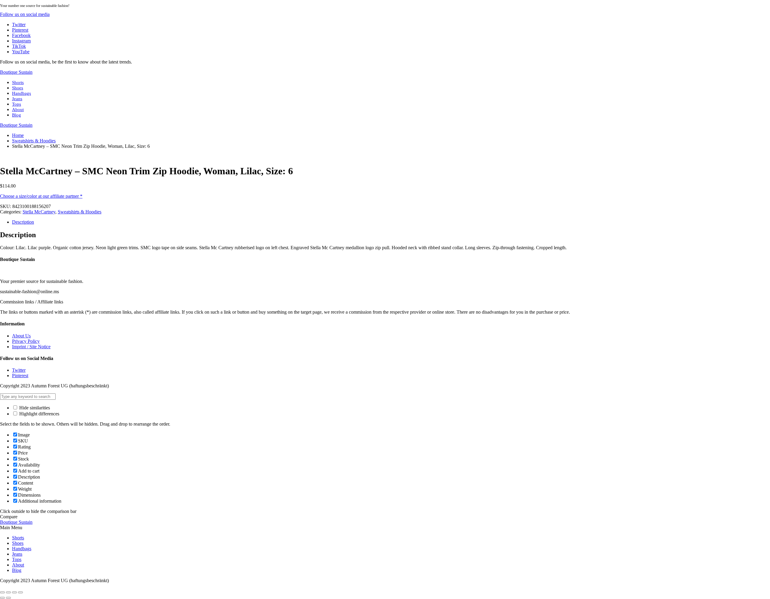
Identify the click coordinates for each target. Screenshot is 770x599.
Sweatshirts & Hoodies (34, 140)
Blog (16, 115)
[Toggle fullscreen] (14, 592)
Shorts (18, 82)
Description (23, 222)
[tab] (391, 222)
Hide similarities (34, 407)
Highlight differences (38, 413)
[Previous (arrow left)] (2, 598)
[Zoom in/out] (20, 592)
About (18, 109)
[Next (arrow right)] (8, 598)
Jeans (17, 98)
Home (18, 135)
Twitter (19, 370)
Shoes (17, 87)
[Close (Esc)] (2, 592)
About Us (21, 335)
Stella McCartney (39, 211)
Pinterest (20, 375)
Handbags (21, 93)
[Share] (8, 592)
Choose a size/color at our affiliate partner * (41, 196)
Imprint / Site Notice (31, 346)
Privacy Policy (26, 341)
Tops (16, 104)
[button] (25, 14)
